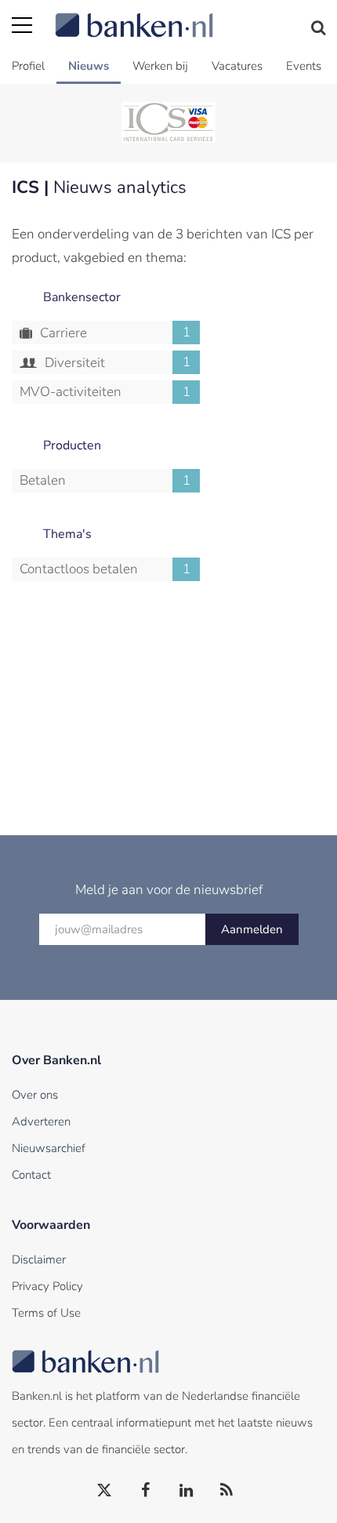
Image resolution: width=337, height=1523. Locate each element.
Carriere (113, 332)
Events (303, 66)
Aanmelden (252, 929)
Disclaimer (39, 1259)
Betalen (105, 480)
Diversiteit (116, 362)
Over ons (35, 1095)
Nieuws (88, 66)
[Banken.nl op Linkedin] (186, 1490)
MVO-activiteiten (105, 392)
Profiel (28, 66)
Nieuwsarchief (48, 1148)
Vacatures (237, 66)
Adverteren (41, 1121)
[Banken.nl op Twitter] (105, 1490)
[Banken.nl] (190, 15)
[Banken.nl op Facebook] (145, 1490)
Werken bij (160, 66)
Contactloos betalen (105, 569)
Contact (31, 1175)
